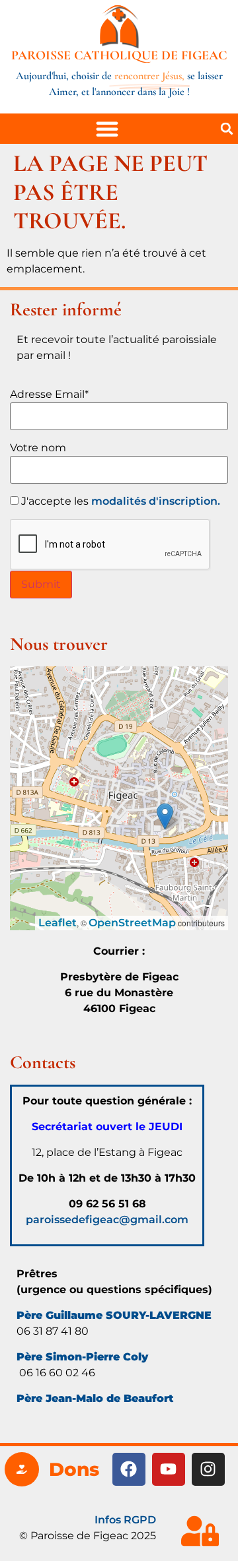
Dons (74, 1469)
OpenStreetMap (132, 922)
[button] (227, 128)
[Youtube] (168, 1469)
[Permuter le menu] (107, 129)
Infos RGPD (125, 1519)
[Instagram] (208, 1469)
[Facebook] (128, 1469)
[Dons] (22, 1469)
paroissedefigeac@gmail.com (107, 1219)
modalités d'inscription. (155, 501)
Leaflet (57, 922)
